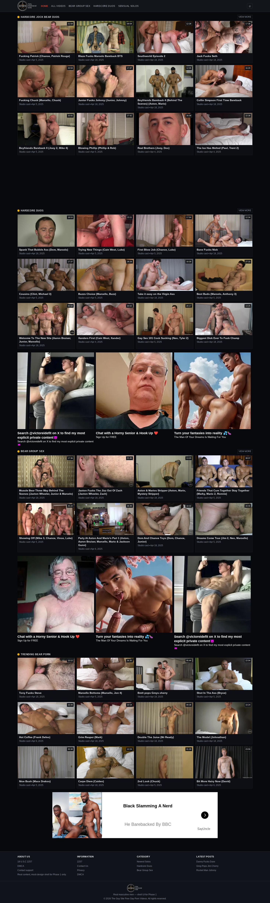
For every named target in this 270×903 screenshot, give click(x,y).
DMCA (20, 866)
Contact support (25, 870)
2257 (79, 861)
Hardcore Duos (104, 6)
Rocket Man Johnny (206, 870)
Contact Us (82, 866)
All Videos (58, 6)
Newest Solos (144, 861)
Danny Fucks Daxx (205, 861)
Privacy (80, 870)
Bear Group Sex (79, 6)
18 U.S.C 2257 (24, 861)
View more (245, 17)
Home (44, 6)
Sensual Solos (128, 6)
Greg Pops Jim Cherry (207, 866)
